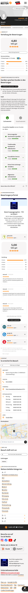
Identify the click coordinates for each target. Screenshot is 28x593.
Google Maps (9, 417)
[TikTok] (15, 540)
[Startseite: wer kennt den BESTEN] (6, 3)
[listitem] (10, 475)
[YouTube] (10, 540)
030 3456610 (9, 382)
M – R (13, 518)
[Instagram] (2, 540)
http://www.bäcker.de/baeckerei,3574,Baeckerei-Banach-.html (15, 389)
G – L (13, 515)
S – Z (13, 521)
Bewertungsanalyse (6, 27)
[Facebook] (6, 540)
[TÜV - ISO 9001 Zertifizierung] (4, 562)
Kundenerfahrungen (18, 27)
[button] (25, 588)
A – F (13, 472)
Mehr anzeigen (6, 353)
